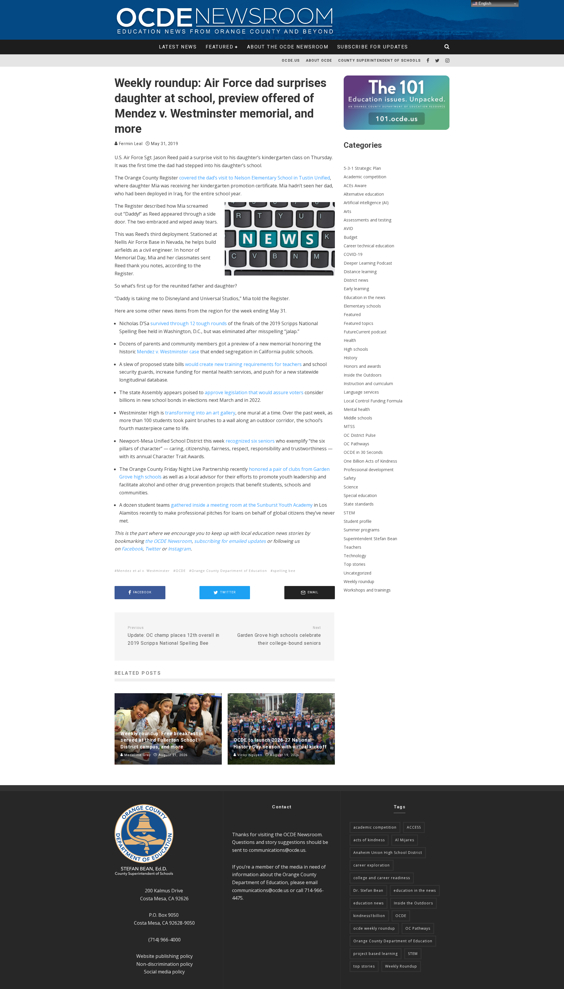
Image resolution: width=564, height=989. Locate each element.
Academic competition (365, 176)
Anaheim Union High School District (387, 852)
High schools (356, 349)
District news (356, 280)
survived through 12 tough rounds (188, 323)
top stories (364, 966)
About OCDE (319, 60)
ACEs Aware (355, 185)
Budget (350, 237)
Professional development (369, 469)
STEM (349, 513)
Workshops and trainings (367, 590)
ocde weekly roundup (374, 928)
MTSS (349, 426)
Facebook (132, 548)
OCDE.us (291, 60)
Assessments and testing (367, 220)
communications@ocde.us (277, 850)
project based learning (375, 953)
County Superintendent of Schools (379, 60)
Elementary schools (362, 306)
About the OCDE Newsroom (287, 47)
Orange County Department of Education (229, 570)
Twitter (153, 548)
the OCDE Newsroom (168, 541)
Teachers (352, 547)
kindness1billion (369, 915)
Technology (355, 555)
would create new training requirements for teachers (243, 364)
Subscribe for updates (372, 47)
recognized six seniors (250, 441)
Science (351, 487)
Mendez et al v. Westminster (143, 570)
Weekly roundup (359, 581)
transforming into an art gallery (200, 412)
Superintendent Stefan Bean (370, 538)
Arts (347, 211)
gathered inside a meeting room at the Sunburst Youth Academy (242, 505)
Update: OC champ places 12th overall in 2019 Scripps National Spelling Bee (173, 636)
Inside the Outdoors (363, 375)
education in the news (415, 890)
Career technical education (369, 245)
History (350, 357)
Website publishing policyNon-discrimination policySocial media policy (164, 964)
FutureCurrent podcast (365, 332)
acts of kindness (369, 839)
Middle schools (358, 418)
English (484, 3)
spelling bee (284, 570)
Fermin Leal (130, 143)
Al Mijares (404, 839)
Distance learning (360, 271)
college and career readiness (381, 877)
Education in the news (364, 297)
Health (350, 340)
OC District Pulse (360, 435)
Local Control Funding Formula (373, 401)
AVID (348, 228)
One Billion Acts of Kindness (370, 461)
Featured (220, 47)
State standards (359, 504)
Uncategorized (357, 573)
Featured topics (358, 323)
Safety (350, 478)
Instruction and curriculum (368, 383)
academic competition (375, 827)
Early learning (356, 288)
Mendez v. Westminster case (168, 351)
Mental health (357, 409)
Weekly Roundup (401, 966)
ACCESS (414, 827)
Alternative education (364, 194)
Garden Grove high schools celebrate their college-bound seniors (279, 636)
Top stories (354, 564)
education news (368, 903)
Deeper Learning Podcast (368, 263)
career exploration (371, 865)
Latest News (178, 47)
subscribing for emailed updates (230, 541)
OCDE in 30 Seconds (363, 452)
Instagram (179, 548)
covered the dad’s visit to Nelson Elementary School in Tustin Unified (254, 177)
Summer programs (362, 530)
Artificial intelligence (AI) (366, 202)
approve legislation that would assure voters (253, 392)
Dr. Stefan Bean (368, 890)
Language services (361, 392)
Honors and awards (362, 366)
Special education (360, 495)
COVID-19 (353, 254)
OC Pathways (356, 443)
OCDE (181, 570)
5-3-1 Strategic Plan (362, 168)
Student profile (358, 521)
